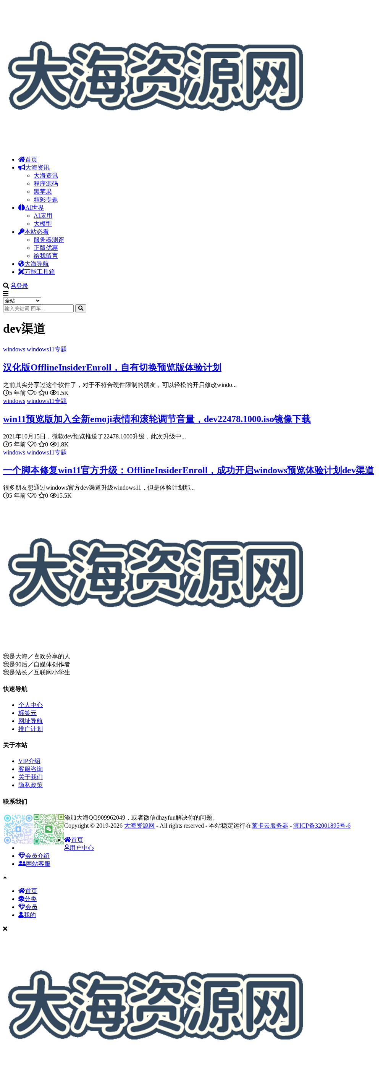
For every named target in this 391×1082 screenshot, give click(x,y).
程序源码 (46, 183)
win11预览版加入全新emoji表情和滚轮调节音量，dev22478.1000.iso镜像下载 (157, 419)
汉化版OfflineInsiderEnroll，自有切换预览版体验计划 (112, 367)
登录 (22, 286)
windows (14, 349)
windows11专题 (47, 349)
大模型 (43, 223)
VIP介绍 (29, 761)
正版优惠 (46, 247)
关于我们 (30, 777)
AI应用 (43, 215)
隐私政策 (30, 785)
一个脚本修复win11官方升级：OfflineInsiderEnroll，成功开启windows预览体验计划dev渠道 (188, 470)
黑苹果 (43, 191)
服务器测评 (49, 239)
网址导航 (30, 721)
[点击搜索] (80, 308)
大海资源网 (139, 825)
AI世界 (34, 207)
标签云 (27, 713)
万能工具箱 (39, 271)
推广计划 (30, 729)
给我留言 (46, 255)
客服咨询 (30, 769)
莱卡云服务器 (270, 825)
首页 (31, 159)
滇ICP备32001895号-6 (322, 825)
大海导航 (36, 263)
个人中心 (30, 705)
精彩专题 (46, 199)
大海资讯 (37, 167)
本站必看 (36, 231)
